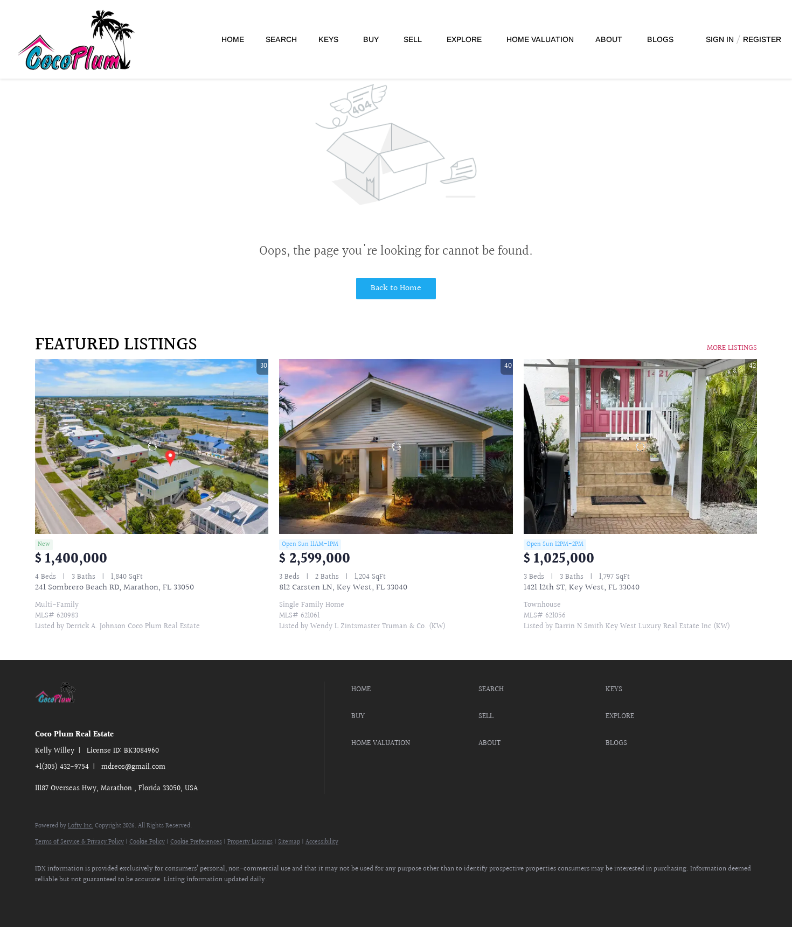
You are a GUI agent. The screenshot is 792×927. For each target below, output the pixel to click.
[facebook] (48, 898)
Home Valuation (540, 39)
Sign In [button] (720, 39)
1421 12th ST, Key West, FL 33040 (582, 587)
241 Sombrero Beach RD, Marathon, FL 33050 (114, 587)
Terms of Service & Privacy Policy (79, 842)
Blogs (660, 39)
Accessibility (321, 842)
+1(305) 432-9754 (62, 767)
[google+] (142, 898)
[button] (412, 690)
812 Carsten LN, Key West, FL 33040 (343, 587)
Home (232, 39)
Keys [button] (328, 39)
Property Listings (250, 842)
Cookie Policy (147, 842)
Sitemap (289, 842)
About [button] (608, 39)
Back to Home (396, 288)
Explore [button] (464, 39)
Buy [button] (371, 39)
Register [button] (762, 39)
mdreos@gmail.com (133, 767)
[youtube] (110, 898)
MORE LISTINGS (732, 348)
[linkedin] (79, 898)
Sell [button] (413, 39)
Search (281, 39)
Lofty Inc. (80, 826)
